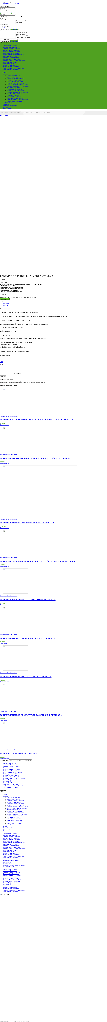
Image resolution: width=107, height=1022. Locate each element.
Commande (6, 104)
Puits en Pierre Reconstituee (10, 65)
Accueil (5, 72)
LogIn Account (4, 24)
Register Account (5, 41)
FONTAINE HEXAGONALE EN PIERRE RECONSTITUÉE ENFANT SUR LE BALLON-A (37, 561)
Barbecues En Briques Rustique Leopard (17, 84)
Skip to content (4, 115)
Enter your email (21, 34)
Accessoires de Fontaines (10, 47)
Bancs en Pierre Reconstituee (11, 50)
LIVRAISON (7, 862)
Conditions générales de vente (11, 860)
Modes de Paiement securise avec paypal (14, 865)
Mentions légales (7, 863)
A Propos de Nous (8, 102)
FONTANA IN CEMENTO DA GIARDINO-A (18, 753)
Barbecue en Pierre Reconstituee (11, 51)
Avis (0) (5, 305)
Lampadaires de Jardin (9, 63)
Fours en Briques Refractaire (10, 62)
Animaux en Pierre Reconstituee (11, 48)
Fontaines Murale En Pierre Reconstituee (14, 60)
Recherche (28, 760)
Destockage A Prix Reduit (10, 56)
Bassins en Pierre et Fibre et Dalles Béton (14, 54)
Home (1, 112)
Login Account (14, 41)
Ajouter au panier (5, 299)
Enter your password (22, 36)
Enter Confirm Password (23, 37)
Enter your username (22, 32)
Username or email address (23, 21)
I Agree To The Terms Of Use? (10, 39)
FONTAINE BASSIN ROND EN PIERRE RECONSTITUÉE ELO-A (27, 638)
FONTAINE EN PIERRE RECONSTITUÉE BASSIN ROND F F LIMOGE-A (31, 715)
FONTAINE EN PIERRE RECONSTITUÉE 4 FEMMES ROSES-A (27, 523)
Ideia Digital (25, 1021)
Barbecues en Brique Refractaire (11, 53)
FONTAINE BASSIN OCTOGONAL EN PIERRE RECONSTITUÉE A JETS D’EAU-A (35, 458)
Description (6, 303)
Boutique (5, 74)
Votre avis (18, 373)
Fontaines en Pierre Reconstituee (12, 59)
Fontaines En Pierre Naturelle (11, 57)
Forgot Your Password (6, 28)
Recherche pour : (4, 760)
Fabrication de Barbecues (10, 105)
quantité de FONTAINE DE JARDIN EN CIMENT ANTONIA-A (18, 297)
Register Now (14, 29)
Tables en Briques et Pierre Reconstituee (14, 68)
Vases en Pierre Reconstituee (10, 69)
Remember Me (6, 26)
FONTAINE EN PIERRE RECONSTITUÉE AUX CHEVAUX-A (25, 677)
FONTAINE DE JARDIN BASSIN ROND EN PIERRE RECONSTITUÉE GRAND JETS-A (36, 420)
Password (19, 22)
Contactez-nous (7, 108)
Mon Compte (6, 107)
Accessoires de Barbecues (10, 45)
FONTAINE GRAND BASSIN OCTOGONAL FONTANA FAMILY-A (28, 600)
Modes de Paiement (8, 866)
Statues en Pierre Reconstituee (11, 66)
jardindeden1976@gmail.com (11, 3)
